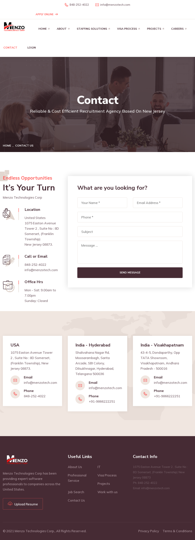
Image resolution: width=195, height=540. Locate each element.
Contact (10, 47)
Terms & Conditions (177, 531)
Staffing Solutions (92, 29)
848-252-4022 (79, 4)
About (62, 29)
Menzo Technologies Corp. (35, 531)
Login (31, 47)
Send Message (130, 272)
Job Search (76, 492)
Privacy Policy (148, 531)
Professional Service (77, 478)
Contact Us (76, 500)
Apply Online (45, 14)
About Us (75, 467)
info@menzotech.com (115, 4)
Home (42, 29)
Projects (154, 29)
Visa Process (127, 29)
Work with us (107, 492)
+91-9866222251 (102, 401)
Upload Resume (26, 504)
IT (99, 467)
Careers (177, 29)
